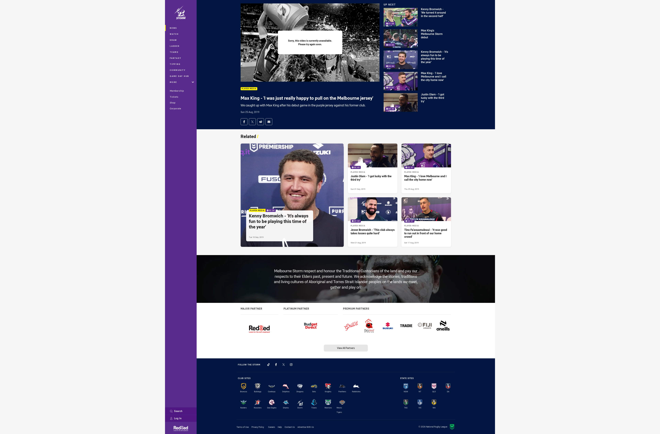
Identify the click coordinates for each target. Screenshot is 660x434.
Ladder (175, 46)
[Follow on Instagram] (291, 364)
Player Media (249, 89)
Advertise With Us (306, 427)
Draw (173, 40)
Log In (178, 418)
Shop (172, 102)
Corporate (175, 108)
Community (178, 70)
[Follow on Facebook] (276, 364)
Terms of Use (242, 427)
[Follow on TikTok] (268, 364)
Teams (174, 52)
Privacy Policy (257, 427)
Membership (177, 90)
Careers (271, 427)
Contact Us (290, 427)
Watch (174, 34)
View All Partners (346, 348)
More (173, 82)
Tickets (174, 96)
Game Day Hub (179, 76)
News (173, 28)
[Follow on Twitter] (283, 364)
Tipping (175, 64)
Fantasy (175, 58)
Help (280, 427)
